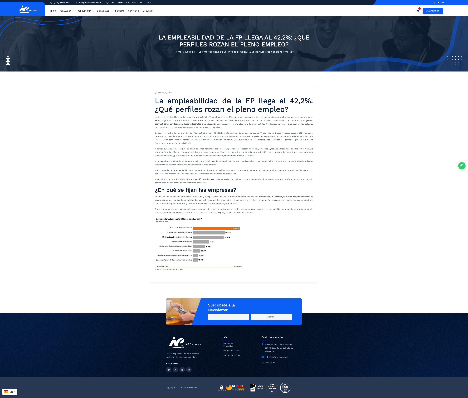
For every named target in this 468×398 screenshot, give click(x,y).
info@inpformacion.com (90, 2)
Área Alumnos (432, 11)
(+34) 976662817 (62, 2)
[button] (462, 165)
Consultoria (84, 11)
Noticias (119, 11)
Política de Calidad (232, 355)
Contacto (133, 11)
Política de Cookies (232, 351)
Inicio (53, 11)
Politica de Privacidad (228, 345)
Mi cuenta (148, 11)
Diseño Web (103, 11)
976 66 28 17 (271, 363)
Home (177, 51)
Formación (66, 11)
